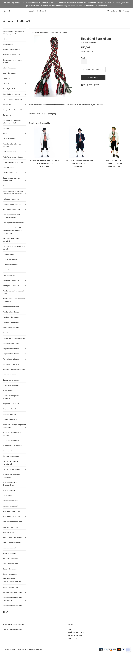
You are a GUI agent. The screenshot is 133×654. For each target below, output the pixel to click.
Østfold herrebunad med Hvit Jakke (44, 160)
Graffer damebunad (14, 173)
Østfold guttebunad (114, 160)
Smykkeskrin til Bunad (11, 403)
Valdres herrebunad (10, 506)
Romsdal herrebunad (10, 375)
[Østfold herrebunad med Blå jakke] (79, 142)
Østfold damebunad (14, 569)
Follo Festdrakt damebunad (13, 157)
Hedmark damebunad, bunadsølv (11, 239)
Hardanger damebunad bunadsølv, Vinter (11, 216)
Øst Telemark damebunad (14, 592)
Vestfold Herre (8, 532)
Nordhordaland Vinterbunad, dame (13, 292)
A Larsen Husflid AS (16, 21)
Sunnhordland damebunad (12, 446)
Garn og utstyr (8, 167)
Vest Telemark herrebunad (12, 543)
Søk (69, 629)
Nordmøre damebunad (11, 317)
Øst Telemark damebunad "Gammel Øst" (14, 599)
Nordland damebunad (11, 307)
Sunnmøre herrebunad (11, 456)
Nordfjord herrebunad (14, 286)
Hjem (5, 39)
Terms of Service (75, 635)
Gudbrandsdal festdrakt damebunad (14, 179)
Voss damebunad (14, 548)
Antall (83, 58)
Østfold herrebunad (14, 574)
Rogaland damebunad (14, 348)
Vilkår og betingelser (76, 632)
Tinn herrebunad (9, 490)
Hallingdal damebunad (11, 199)
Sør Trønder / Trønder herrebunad (14, 462)
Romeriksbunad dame (14, 359)
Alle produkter (8, 44)
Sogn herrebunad (9, 414)
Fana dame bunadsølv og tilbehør (12, 145)
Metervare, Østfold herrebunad (12, 581)
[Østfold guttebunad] (114, 142)
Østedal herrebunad (10, 564)
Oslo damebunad (9, 333)
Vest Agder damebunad (11, 511)
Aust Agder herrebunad (14, 94)
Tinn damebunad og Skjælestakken (10, 483)
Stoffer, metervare (10, 419)
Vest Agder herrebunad (14, 516)
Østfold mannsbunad (10, 587)
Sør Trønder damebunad (14, 469)
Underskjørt (7, 495)
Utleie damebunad (9, 73)
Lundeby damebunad (10, 265)
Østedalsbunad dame (10, 558)
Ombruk (14, 84)
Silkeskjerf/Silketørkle (11, 385)
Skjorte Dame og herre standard (11, 397)
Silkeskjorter (7, 390)
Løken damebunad (10, 270)
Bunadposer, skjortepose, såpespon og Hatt (12, 121)
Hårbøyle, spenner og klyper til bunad (14, 247)
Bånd (14, 133)
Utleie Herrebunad (10, 68)
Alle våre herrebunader (11, 55)
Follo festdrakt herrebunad (13, 162)
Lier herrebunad (9, 254)
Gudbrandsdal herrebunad (14, 186)
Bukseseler (7, 115)
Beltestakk (14, 104)
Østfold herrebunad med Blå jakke (79, 160)
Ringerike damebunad (11, 343)
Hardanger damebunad (14, 209)
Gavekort (6, 78)
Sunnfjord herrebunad (11, 440)
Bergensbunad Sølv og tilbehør (14, 110)
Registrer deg (42, 11)
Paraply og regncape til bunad (14, 338)
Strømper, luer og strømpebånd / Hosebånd (14, 426)
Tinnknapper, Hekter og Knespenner (11, 475)
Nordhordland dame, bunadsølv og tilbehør (14, 300)
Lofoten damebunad (10, 259)
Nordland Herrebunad (11, 312)
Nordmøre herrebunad (11, 322)
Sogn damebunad (14, 409)
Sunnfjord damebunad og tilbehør (12, 433)
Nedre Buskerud (9, 275)
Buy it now (93, 78)
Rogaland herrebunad (14, 354)
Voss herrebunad (9, 553)
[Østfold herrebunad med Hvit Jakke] (45, 142)
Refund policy (73, 638)
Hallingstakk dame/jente (14, 204)
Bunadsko (6, 128)
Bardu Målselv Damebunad (12, 99)
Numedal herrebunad (11, 327)
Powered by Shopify (35, 649)
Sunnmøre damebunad (14, 451)
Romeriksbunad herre (11, 364)
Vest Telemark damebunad (14, 537)
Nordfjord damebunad (14, 280)
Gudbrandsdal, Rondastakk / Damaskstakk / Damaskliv (14, 192)
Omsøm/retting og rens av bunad (12, 61)
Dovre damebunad (9, 139)
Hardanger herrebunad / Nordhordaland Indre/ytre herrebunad (12, 230)
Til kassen (126, 11)
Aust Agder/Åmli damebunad (14, 89)
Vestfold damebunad (14, 527)
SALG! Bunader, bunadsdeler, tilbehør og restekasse (14, 32)
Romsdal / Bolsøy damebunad (14, 369)
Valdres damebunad (10, 501)
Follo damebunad (14, 152)
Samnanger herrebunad (11, 380)
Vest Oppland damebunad (12, 522)
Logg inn (32, 11)
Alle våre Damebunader (11, 49)
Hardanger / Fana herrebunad (14, 223)
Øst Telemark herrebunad (12, 605)
